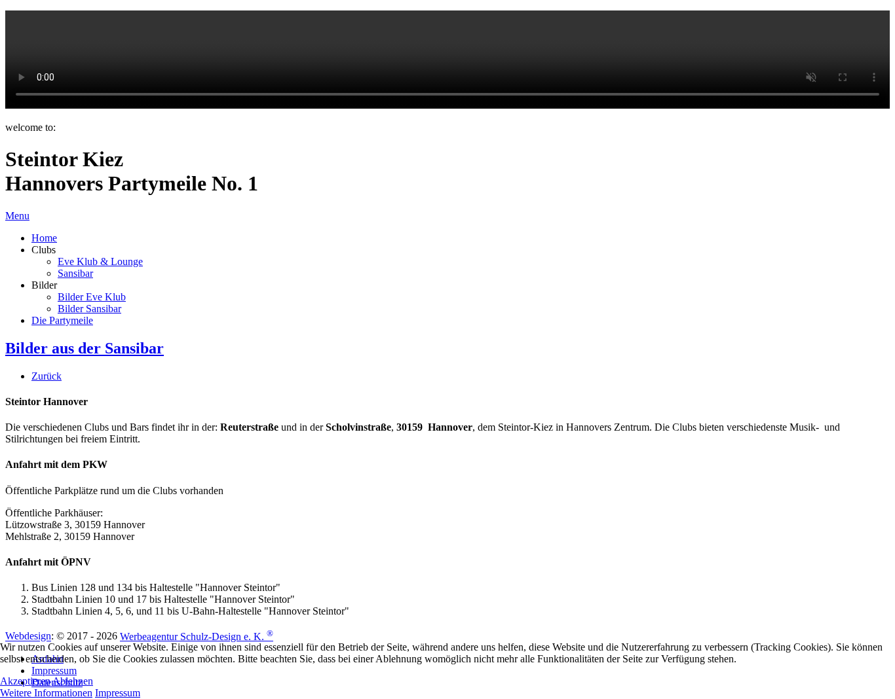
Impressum (117, 692)
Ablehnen (72, 681)
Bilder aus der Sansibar (84, 348)
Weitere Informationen (46, 692)
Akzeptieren (25, 681)
